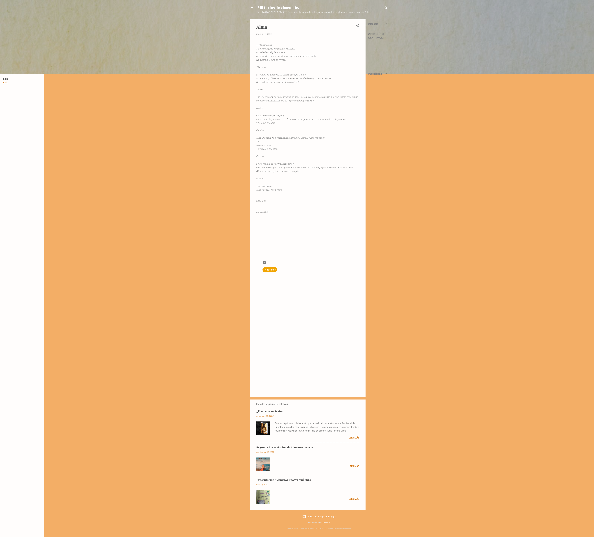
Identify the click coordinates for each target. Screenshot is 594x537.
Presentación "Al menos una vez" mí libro (283, 480)
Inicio (5, 82)
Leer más (354, 437)
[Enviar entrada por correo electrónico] (264, 263)
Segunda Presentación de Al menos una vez (284, 447)
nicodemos (326, 523)
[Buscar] (386, 8)
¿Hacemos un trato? (269, 411)
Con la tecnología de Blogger (321, 516)
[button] (357, 26)
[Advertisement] (378, 127)
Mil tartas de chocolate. (278, 7)
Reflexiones (270, 269)
